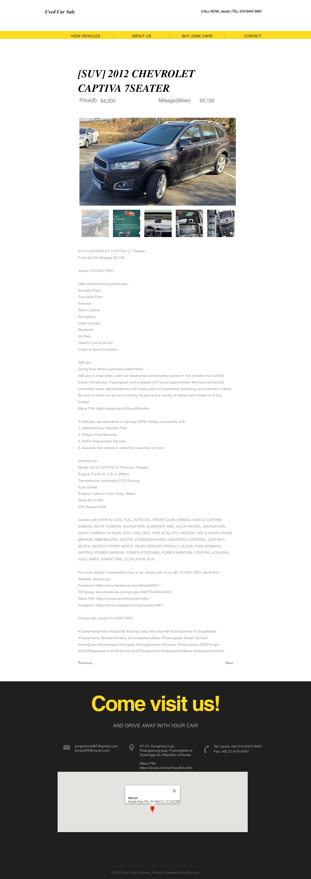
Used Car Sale (60, 11)
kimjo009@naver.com (92, 750)
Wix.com (193, 872)
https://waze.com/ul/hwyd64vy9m (122, 408)
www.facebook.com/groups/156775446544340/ (133, 592)
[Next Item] (228, 161)
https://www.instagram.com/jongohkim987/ (129, 605)
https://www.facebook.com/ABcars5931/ (127, 585)
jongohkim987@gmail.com (96, 746)
